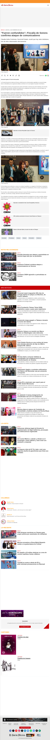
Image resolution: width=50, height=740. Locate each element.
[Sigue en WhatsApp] (46, 76)
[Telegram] (10, 75)
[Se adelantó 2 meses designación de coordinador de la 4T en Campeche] (8, 399)
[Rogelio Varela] (3, 502)
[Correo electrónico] (13, 75)
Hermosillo (31, 238)
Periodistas (11, 238)
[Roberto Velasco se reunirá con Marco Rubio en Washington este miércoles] (8, 334)
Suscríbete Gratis (25, 626)
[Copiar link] (16, 75)
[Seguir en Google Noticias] (48, 76)
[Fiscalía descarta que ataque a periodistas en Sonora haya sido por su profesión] (8, 256)
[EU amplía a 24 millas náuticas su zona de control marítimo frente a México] (8, 554)
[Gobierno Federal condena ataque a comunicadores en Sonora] (8, 266)
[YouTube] (16, 731)
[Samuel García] (3, 509)
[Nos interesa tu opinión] (25, 719)
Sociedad (4, 238)
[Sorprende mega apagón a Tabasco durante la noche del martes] (8, 323)
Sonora (18, 238)
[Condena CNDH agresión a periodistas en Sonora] (8, 276)
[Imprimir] (19, 75)
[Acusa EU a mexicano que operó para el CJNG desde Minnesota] (8, 385)
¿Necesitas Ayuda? (25, 727)
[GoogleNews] (34, 731)
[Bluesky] (28, 731)
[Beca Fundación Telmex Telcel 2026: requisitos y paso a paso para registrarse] (8, 310)
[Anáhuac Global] (3, 521)
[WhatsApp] (8, 75)
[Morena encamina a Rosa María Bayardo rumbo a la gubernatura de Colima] (8, 544)
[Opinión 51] (3, 515)
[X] (5, 75)
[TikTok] (22, 731)
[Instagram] (19, 731)
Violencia (39, 238)
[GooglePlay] (40, 731)
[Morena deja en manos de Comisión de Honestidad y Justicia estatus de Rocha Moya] (8, 413)
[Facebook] (2, 75)
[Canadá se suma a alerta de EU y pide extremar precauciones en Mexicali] (8, 564)
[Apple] (37, 731)
